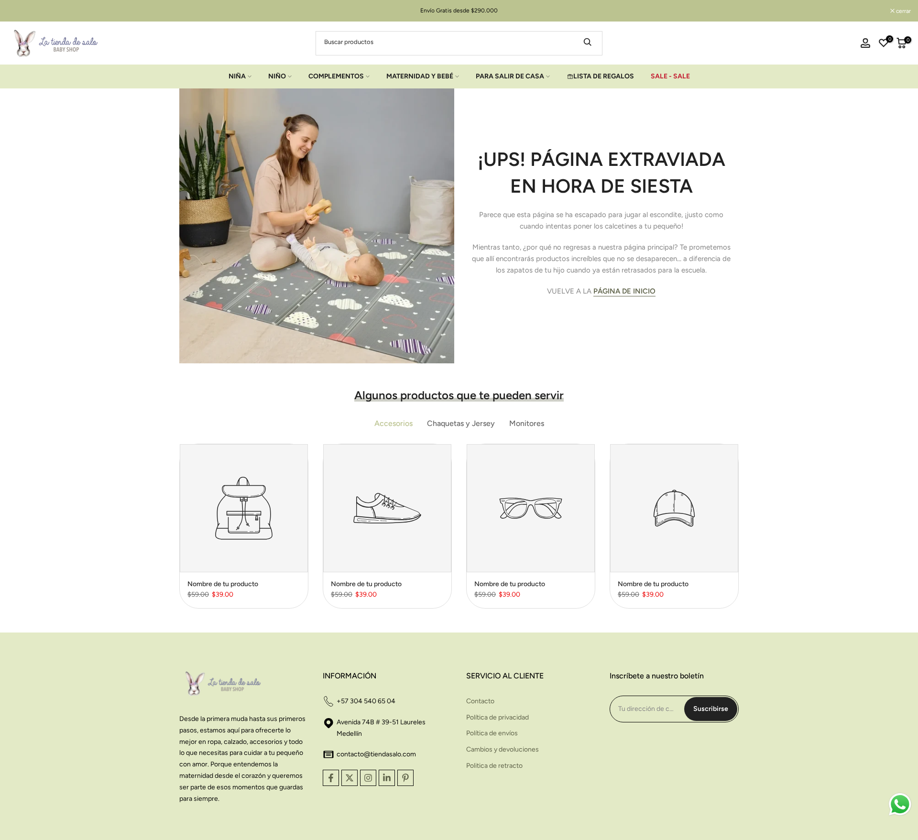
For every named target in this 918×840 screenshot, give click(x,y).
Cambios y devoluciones (502, 749)
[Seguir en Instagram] (368, 778)
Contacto (480, 701)
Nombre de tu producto (222, 584)
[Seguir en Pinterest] (405, 778)
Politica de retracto (494, 766)
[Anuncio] (459, 10)
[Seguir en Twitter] (349, 778)
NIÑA (237, 76)
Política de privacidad (497, 717)
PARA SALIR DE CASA (510, 76)
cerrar (19, 11)
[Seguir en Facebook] (331, 778)
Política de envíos (492, 733)
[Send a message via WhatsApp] (900, 804)
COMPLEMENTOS (336, 76)
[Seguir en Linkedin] (387, 778)
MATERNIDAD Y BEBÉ (419, 76)
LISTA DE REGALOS (603, 76)
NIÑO (277, 76)
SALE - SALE (670, 76)
